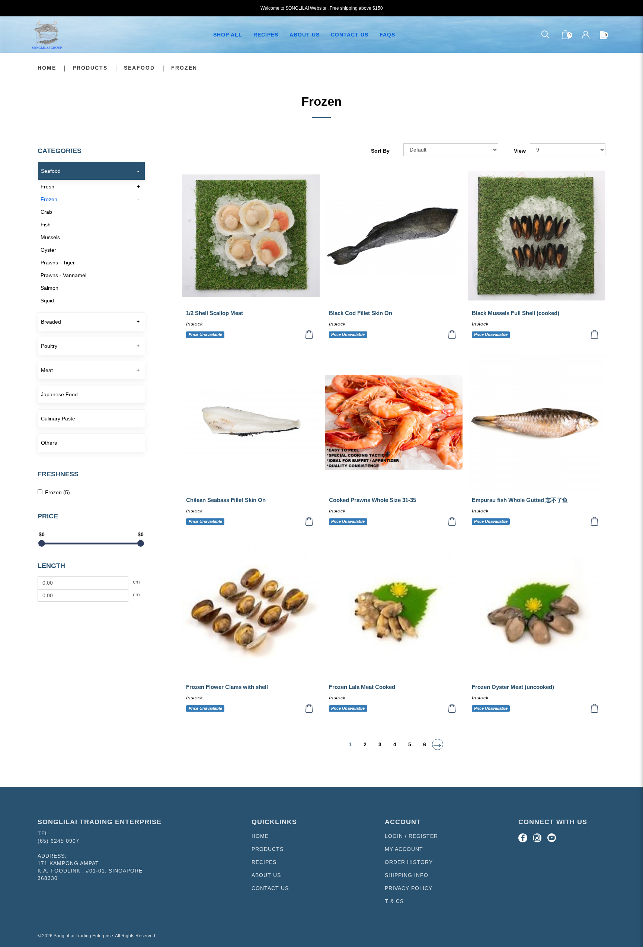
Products (90, 68)
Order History (409, 862)
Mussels (50, 237)
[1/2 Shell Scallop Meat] (251, 236)
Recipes (264, 862)
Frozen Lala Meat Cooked (362, 687)
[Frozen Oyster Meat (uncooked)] (536, 609)
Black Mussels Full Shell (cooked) (515, 313)
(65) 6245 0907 (58, 841)
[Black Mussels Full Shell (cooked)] (536, 236)
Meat (47, 370)
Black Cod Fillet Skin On (360, 313)
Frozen (184, 68)
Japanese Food (59, 394)
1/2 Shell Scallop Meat (214, 313)
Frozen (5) (57, 492)
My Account (404, 849)
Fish (46, 225)
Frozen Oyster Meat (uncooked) (513, 687)
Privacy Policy (408, 888)
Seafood (139, 68)
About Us (266, 875)
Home (47, 68)
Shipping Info (406, 875)
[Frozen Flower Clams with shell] (251, 609)
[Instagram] (537, 837)
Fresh (47, 187)
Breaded (51, 322)
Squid (47, 301)
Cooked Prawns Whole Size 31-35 (372, 500)
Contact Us (270, 888)
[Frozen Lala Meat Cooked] (394, 609)
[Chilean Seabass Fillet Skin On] (251, 422)
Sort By (380, 151)
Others (49, 443)
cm (136, 582)
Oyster (48, 250)
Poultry (49, 346)
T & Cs (394, 901)
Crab (46, 212)
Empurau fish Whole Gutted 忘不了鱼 (520, 500)
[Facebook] (522, 837)
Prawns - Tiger (58, 263)
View (520, 151)
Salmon (49, 288)
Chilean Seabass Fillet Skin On (226, 500)
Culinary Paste (58, 419)
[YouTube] (551, 837)
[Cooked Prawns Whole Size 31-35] (394, 422)
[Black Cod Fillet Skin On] (394, 236)
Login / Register (411, 836)
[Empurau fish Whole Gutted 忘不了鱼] (536, 422)
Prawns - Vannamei (63, 275)
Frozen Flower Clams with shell (227, 687)
